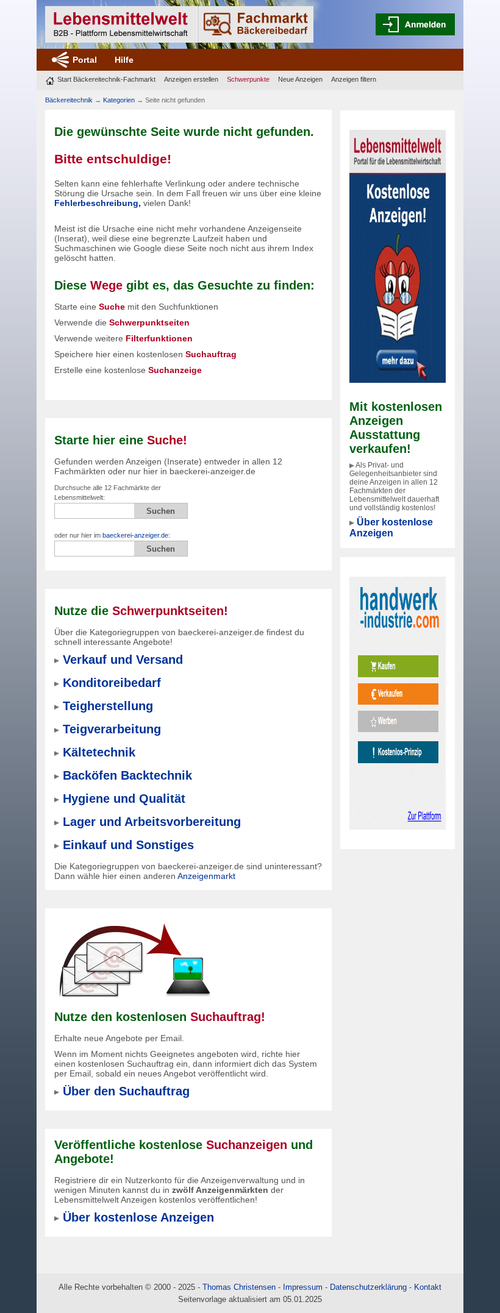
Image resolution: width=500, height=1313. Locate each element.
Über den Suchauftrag (126, 1091)
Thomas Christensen (239, 1287)
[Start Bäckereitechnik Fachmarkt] (179, 24)
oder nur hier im (112, 535)
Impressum (303, 1287)
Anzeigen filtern (353, 79)
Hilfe (124, 60)
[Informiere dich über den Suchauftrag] (134, 960)
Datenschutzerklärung (368, 1287)
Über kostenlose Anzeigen (391, 527)
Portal (85, 60)
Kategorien (119, 100)
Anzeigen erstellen (191, 79)
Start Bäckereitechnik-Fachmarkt (106, 79)
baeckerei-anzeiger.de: (136, 535)
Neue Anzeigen (300, 79)
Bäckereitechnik (69, 100)
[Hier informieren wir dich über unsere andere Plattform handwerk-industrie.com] (397, 702)
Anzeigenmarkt (206, 876)
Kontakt (427, 1287)
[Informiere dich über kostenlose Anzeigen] (397, 255)
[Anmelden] (415, 24)
